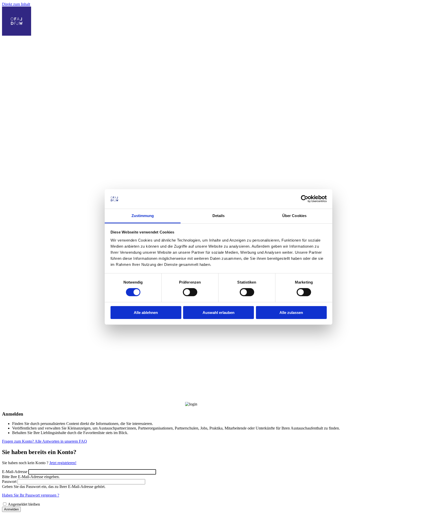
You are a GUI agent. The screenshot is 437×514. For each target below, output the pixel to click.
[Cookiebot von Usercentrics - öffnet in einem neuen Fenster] (304, 199)
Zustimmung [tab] (143, 215)
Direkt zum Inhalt (16, 4)
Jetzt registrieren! (62, 463)
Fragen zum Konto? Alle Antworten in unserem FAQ (44, 441)
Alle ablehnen (146, 312)
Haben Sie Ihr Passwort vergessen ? (30, 495)
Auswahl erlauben (218, 312)
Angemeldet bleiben (24, 504)
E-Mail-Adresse (14, 471)
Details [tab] (218, 215)
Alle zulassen (291, 312)
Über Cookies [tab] (294, 215)
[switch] (190, 292)
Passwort (9, 481)
